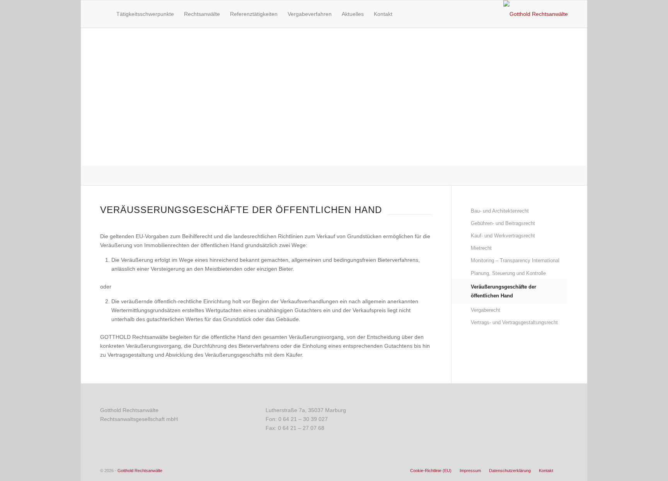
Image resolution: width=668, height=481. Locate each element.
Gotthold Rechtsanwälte (140, 470)
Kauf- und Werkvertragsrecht (503, 236)
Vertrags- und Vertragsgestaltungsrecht (514, 322)
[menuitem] (103, 13)
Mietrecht (481, 248)
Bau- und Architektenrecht (500, 211)
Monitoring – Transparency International (515, 260)
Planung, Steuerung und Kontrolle (508, 273)
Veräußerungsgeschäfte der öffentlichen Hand (503, 291)
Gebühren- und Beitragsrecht (503, 223)
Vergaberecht (485, 310)
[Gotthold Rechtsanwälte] (535, 13)
